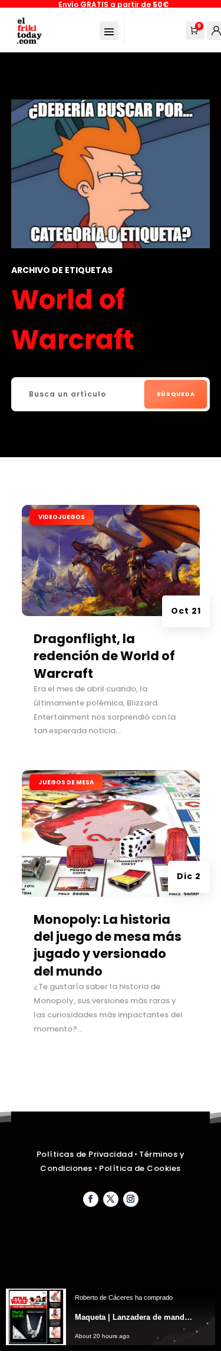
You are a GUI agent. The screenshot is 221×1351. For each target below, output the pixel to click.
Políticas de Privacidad (85, 1154)
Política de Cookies (140, 1168)
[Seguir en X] (110, 1199)
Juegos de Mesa (66, 782)
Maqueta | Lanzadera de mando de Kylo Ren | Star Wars (135, 1317)
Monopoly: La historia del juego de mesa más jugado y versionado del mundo (108, 945)
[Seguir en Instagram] (130, 1199)
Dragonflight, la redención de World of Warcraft (104, 656)
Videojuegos (61, 517)
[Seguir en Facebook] (90, 1199)
